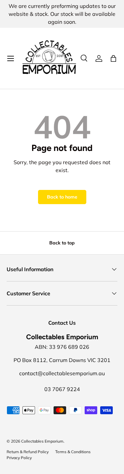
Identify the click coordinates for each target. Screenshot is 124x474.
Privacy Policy (19, 457)
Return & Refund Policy (28, 451)
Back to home (62, 197)
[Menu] (10, 58)
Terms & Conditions (73, 451)
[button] (113, 58)
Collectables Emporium (42, 441)
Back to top (62, 243)
